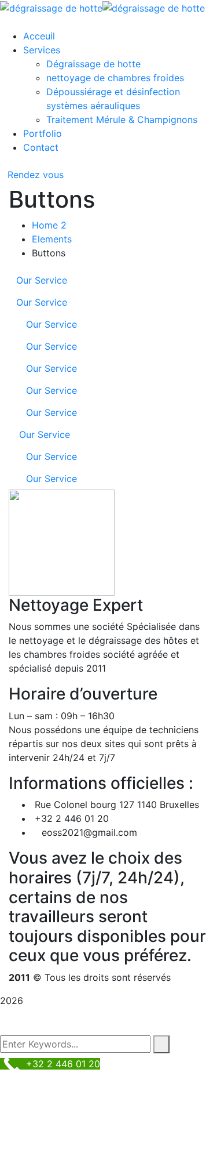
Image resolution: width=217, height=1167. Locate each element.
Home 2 (49, 225)
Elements (52, 239)
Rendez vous (36, 174)
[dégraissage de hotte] (51, 7)
